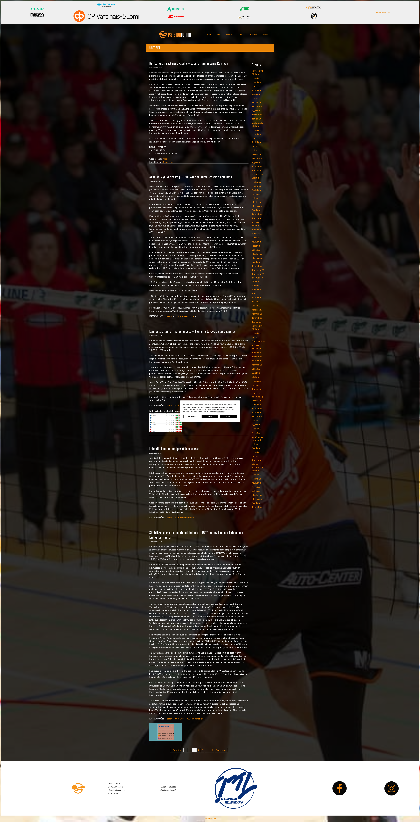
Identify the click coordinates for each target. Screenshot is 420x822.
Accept (228, 416)
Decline (210, 416)
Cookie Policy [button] (227, 409)
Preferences (192, 416)
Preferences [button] (220, 411)
